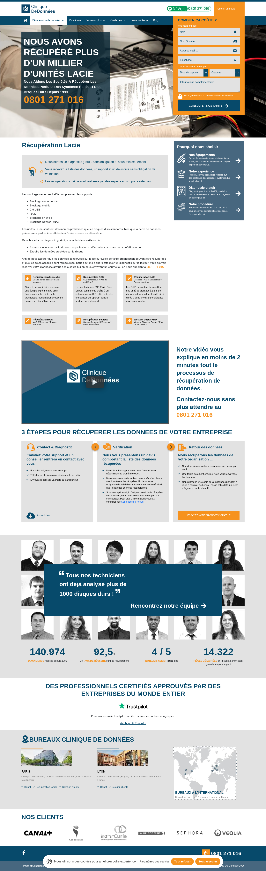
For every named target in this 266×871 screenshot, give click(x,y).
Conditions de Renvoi (132, 501)
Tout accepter (208, 861)
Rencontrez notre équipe (164, 605)
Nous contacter (140, 20)
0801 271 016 (54, 99)
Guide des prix (118, 20)
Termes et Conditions (32, 866)
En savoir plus (93, 20)
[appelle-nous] (184, 9)
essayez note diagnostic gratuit (208, 515)
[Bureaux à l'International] (205, 773)
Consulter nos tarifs (205, 105)
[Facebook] (25, 853)
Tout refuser (182, 861)
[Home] (25, 20)
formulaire (43, 515)
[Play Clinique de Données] (95, 382)
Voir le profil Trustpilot (133, 723)
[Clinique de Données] (43, 8)
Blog (155, 20)
